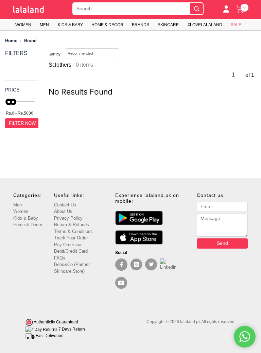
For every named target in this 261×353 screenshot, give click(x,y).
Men (44, 24)
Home (11, 40)
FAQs (59, 257)
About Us (63, 211)
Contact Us (65, 204)
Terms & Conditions (73, 231)
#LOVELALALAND (205, 24)
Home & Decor (107, 24)
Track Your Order (71, 237)
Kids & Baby (70, 24)
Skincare (168, 24)
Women (23, 24)
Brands (140, 24)
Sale (236, 24)
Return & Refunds (71, 224)
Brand (30, 40)
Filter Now (22, 123)
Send (222, 243)
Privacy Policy (68, 218)
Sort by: (55, 54)
